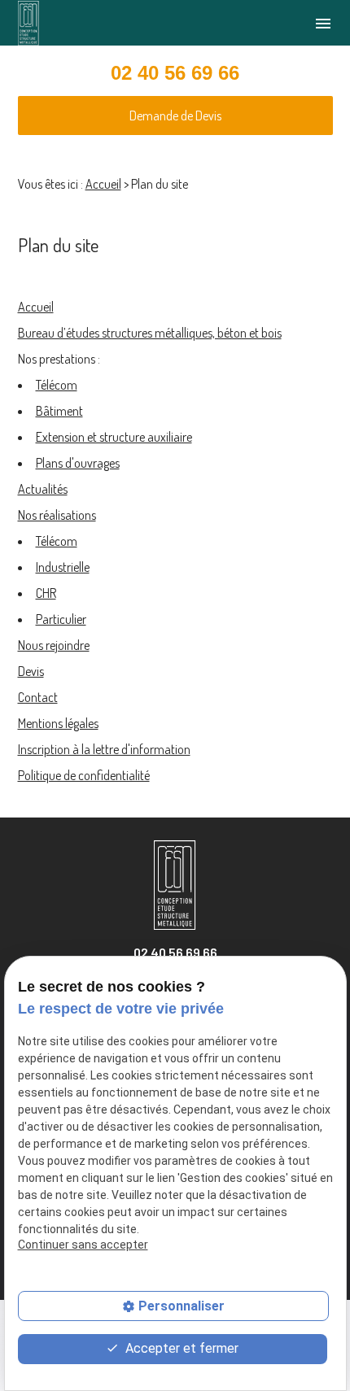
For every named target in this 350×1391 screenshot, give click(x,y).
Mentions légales (58, 723)
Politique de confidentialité (84, 775)
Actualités (43, 489)
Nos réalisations (57, 515)
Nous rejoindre (54, 645)
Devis (31, 671)
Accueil (103, 184)
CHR (46, 593)
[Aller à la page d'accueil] (28, 23)
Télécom (56, 385)
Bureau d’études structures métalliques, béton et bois (150, 333)
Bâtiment (59, 411)
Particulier (61, 619)
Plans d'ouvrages (78, 463)
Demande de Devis (175, 115)
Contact (38, 697)
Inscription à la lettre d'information (104, 749)
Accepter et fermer (180, 1348)
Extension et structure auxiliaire (114, 437)
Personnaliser (181, 1306)
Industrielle (63, 567)
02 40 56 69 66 (175, 73)
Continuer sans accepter (83, 1244)
